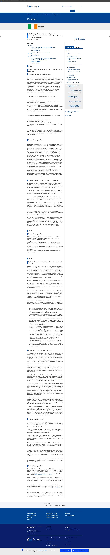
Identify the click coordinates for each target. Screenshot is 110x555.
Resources (48, 543)
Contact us (67, 513)
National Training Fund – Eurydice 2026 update (40, 52)
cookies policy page (43, 550)
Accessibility (49, 529)
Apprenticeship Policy (35, 50)
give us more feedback (61, 505)
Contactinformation (82, 39)
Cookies (67, 539)
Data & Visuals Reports (32, 515)
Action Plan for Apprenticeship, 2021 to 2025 (44, 474)
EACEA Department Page (70, 527)
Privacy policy (68, 542)
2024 (31, 56)
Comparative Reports (31, 513)
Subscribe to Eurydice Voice (52, 515)
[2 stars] (46, 505)
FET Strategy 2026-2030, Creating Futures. (40, 48)
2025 (31, 53)
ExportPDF (76, 39)
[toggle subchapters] (65, 54)
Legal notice (67, 544)
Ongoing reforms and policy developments (52, 13)
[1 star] (45, 505)
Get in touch (48, 527)
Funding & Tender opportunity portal (72, 529)
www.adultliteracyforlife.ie (58, 379)
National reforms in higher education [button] (109, 36)
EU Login (29, 519)
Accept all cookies (66, 550)
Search (72, 10)
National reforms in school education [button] (0, 36)
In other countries (78, 47)
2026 (31, 45)
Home (28, 13)
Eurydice (32, 13)
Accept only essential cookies (80, 550)
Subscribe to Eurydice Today (52, 517)
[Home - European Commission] (40, 6)
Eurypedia (37, 13)
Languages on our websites (71, 537)
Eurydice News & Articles (51, 513)
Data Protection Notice (70, 515)
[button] (81, 6)
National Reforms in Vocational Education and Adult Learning (43, 47)
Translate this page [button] (68, 6)
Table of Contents (69, 47)
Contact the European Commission (53, 537)
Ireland (42, 13)
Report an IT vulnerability (51, 545)
